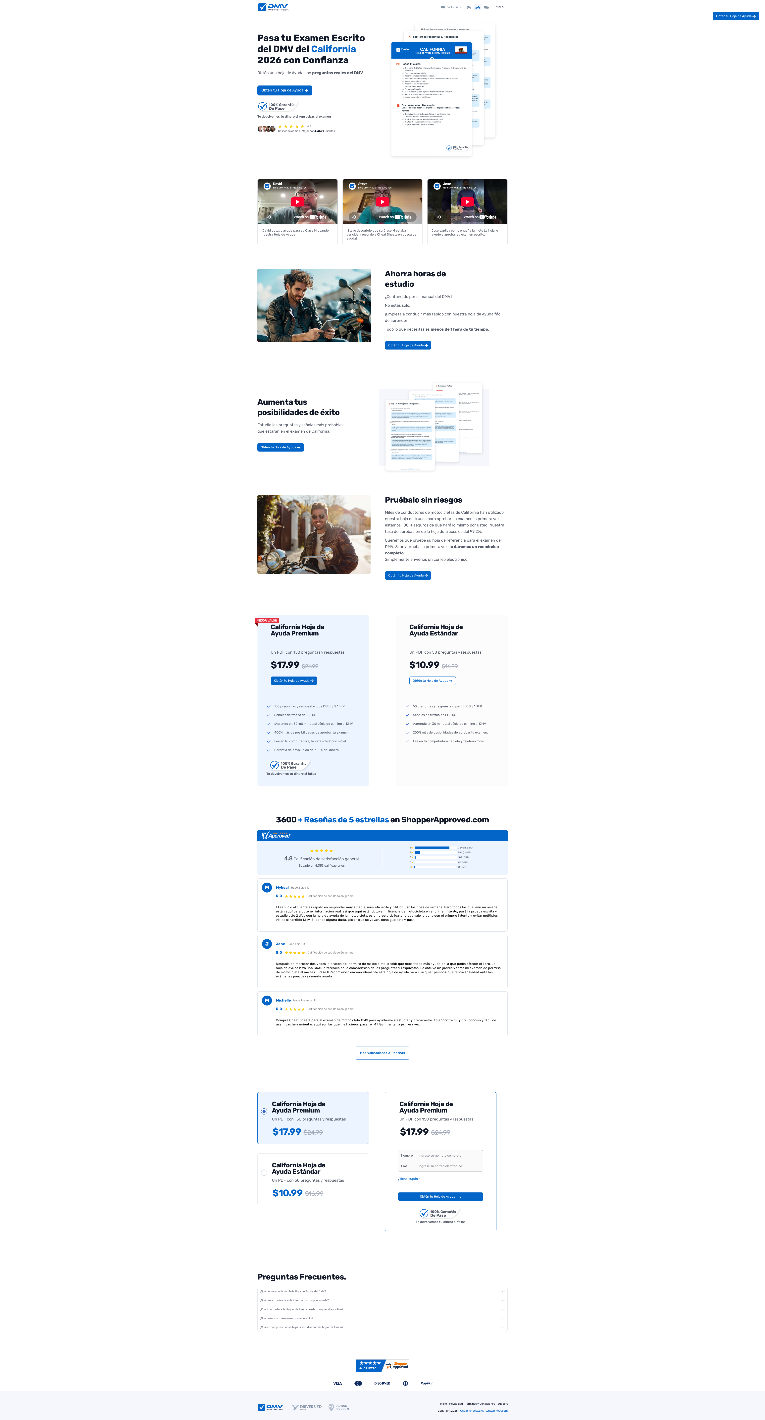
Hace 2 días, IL (300, 887)
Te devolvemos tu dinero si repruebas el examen (294, 116)
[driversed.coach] (310, 1407)
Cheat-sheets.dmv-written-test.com (484, 1410)
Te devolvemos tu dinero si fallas (291, 774)
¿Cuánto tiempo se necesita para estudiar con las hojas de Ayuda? (301, 1327)
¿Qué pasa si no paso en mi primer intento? (286, 1318)
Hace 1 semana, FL (305, 1000)
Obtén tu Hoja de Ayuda (283, 90)
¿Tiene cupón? (409, 1179)
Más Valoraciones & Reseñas (382, 1053)
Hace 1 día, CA (296, 944)
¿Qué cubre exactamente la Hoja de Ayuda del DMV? (293, 1291)
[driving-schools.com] (342, 1407)
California (452, 7)
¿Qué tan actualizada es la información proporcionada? (294, 1300)
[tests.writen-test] (273, 7)
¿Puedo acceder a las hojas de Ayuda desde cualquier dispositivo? (301, 1309)
